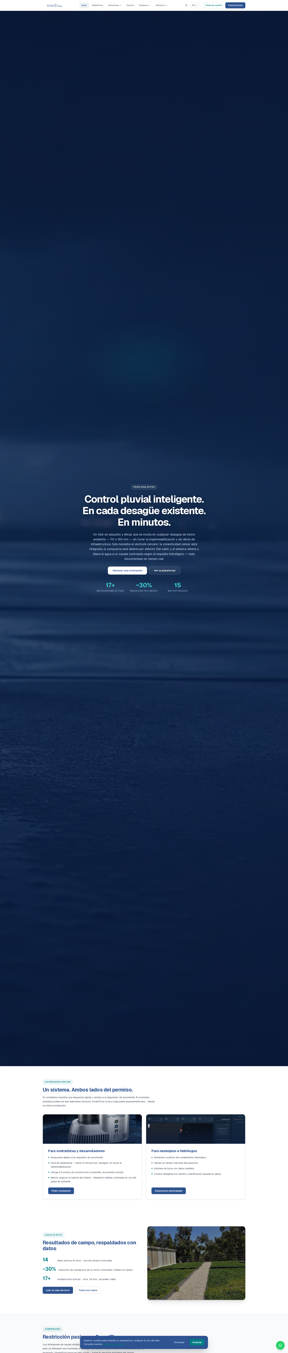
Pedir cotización (61, 1190)
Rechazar (179, 1342)
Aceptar (197, 1342)
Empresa (143, 5)
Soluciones (113, 5)
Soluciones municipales (168, 1190)
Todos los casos (87, 1290)
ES (193, 5)
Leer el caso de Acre (58, 1290)
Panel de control (214, 5)
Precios (130, 5)
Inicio (84, 5)
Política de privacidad (114, 1344)
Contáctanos (235, 5)
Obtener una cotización (127, 570)
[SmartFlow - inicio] (54, 5)
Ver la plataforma (164, 570)
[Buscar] (186, 5)
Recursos (160, 5)
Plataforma (97, 5)
